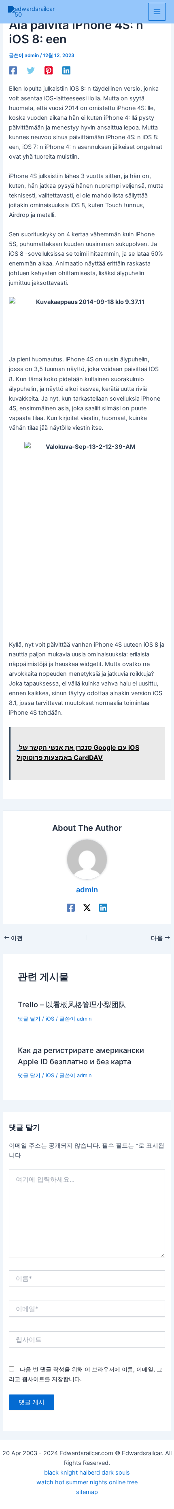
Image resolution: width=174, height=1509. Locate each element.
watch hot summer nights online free (87, 1482)
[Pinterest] (49, 70)
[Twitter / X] (87, 908)
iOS (50, 1019)
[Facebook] (13, 70)
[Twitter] (31, 70)
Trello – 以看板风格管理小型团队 (72, 1004)
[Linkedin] (66, 70)
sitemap (87, 1492)
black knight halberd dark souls (87, 1472)
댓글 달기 (29, 1019)
